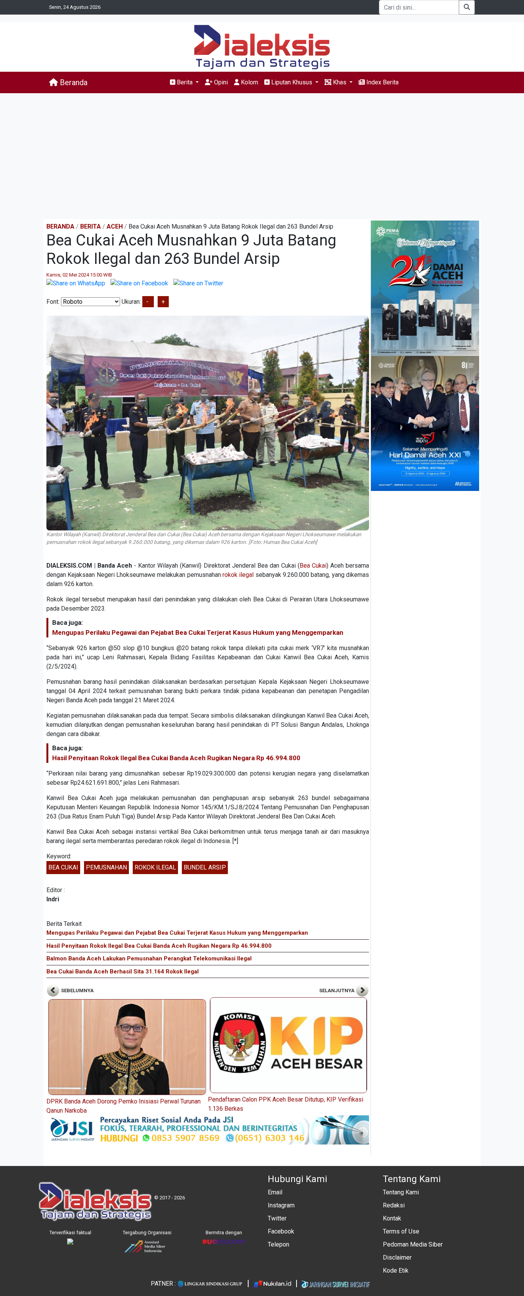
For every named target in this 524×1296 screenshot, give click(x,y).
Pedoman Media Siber (413, 1244)
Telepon (278, 1244)
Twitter (277, 1218)
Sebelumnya (77, 990)
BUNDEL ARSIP (205, 867)
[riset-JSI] (207, 1129)
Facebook (281, 1231)
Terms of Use (401, 1231)
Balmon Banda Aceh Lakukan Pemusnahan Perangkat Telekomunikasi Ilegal (149, 958)
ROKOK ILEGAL (155, 867)
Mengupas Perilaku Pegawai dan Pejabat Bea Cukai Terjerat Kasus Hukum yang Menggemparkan (197, 632)
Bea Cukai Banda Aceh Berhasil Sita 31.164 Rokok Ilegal (122, 971)
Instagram (281, 1205)
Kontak (392, 1218)
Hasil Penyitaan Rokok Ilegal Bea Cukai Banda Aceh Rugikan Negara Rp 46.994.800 (176, 758)
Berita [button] (184, 82)
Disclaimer (397, 1257)
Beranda (72, 82)
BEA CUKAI (63, 867)
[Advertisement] (262, 156)
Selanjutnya (337, 990)
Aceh (115, 226)
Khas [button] (339, 82)
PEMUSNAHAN (106, 867)
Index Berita (382, 82)
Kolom (248, 82)
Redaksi (394, 1205)
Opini (220, 82)
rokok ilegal (238, 574)
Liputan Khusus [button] (292, 82)
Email (275, 1192)
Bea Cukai (313, 565)
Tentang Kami (401, 1192)
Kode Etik (396, 1270)
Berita (90, 226)
